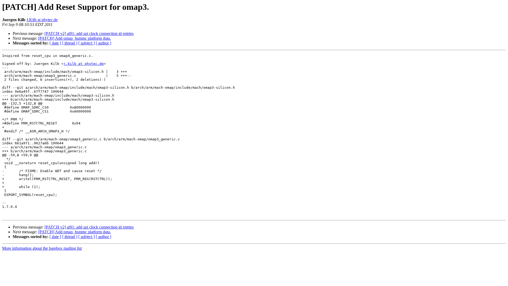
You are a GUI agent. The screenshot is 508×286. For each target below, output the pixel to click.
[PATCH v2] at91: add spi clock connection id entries (89, 33)
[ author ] (103, 43)
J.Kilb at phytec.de (42, 19)
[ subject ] (86, 43)
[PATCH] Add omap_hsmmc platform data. (74, 38)
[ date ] (55, 43)
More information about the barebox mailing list (42, 248)
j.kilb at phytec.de (84, 64)
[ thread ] (69, 43)
